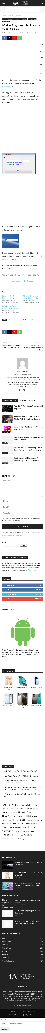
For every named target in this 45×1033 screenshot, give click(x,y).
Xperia (24, 839)
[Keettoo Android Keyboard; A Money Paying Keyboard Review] (7, 460)
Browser (5, 809)
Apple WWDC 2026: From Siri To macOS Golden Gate (21, 771)
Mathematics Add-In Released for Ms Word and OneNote (33, 347)
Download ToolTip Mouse (22, 281)
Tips (12, 835)
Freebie (4, 812)
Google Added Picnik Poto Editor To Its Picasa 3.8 (11, 346)
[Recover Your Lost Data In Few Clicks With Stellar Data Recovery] (7, 419)
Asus (27, 805)
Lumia (39, 820)
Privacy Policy (22, 1011)
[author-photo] (22, 368)
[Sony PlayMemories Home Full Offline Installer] (7, 903)
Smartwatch (17, 831)
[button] (3, 3)
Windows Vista (32, 19)
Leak (22, 820)
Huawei (19, 816)
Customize (20, 808)
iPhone (16, 820)
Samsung (7, 831)
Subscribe (38, 599)
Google (30, 812)
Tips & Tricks (19, 835)
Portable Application (14, 16)
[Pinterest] (14, 38)
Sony (32, 831)
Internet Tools (6, 820)
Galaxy (21, 812)
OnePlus (18, 827)
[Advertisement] (22, 9)
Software (17, 19)
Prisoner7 (6, 87)
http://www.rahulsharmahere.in (22, 374)
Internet (35, 816)
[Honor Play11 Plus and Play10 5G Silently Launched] (7, 875)
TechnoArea (15, 380)
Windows (34, 320)
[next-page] (7, 468)
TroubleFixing (23, 380)
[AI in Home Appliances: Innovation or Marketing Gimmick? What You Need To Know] (7, 886)
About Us (13, 1011)
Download (28, 809)
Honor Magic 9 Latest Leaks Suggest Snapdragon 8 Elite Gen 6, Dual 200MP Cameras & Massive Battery (22, 788)
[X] (9, 38)
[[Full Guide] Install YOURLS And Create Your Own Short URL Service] (7, 924)
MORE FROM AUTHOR (27, 400)
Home (4, 16)
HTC (13, 816)
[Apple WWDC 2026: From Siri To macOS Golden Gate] (7, 865)
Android (6, 805)
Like (40, 585)
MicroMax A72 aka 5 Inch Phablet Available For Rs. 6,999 (22, 652)
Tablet (5, 835)
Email (2, 1020)
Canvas (12, 808)
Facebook (36, 808)
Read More (32, 570)
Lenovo (29, 820)
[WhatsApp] (19, 38)
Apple (15, 805)
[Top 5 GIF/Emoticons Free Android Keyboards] (7, 408)
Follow (38, 590)
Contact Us (31, 1011)
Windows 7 (24, 19)
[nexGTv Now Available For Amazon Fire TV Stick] (7, 429)
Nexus (4, 827)
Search (4, 542)
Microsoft (18, 823)
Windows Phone (7, 839)
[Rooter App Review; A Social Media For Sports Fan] (7, 440)
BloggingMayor (33, 380)
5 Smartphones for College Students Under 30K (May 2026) (21, 795)
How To (6, 816)
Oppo (24, 827)
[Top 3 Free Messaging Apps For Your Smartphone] (7, 913)
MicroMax (7, 823)
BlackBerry (35, 805)
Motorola (28, 824)
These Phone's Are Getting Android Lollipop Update (20, 650)
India (27, 816)
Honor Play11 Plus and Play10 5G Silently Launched (21, 776)
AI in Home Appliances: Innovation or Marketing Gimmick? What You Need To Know (19, 782)
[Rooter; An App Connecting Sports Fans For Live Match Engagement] (7, 450)
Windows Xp (6, 21)
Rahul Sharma (9, 33)
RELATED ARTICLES (10, 400)
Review (31, 827)
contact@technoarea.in (27, 1005)
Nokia (11, 827)
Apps (21, 805)
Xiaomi (18, 838)
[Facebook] (4, 38)
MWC (35, 824)
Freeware (13, 812)
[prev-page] (3, 468)
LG (35, 820)
